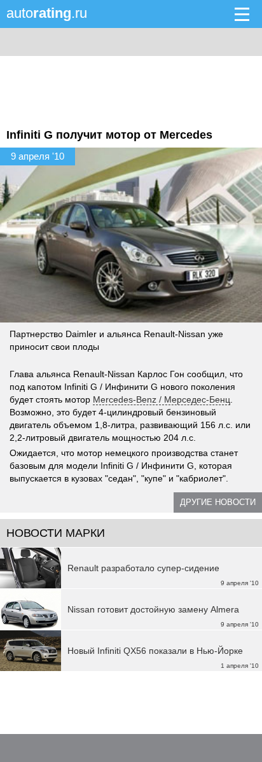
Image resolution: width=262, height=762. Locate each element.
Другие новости (218, 502)
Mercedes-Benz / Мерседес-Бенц (161, 399)
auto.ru (46, 13)
